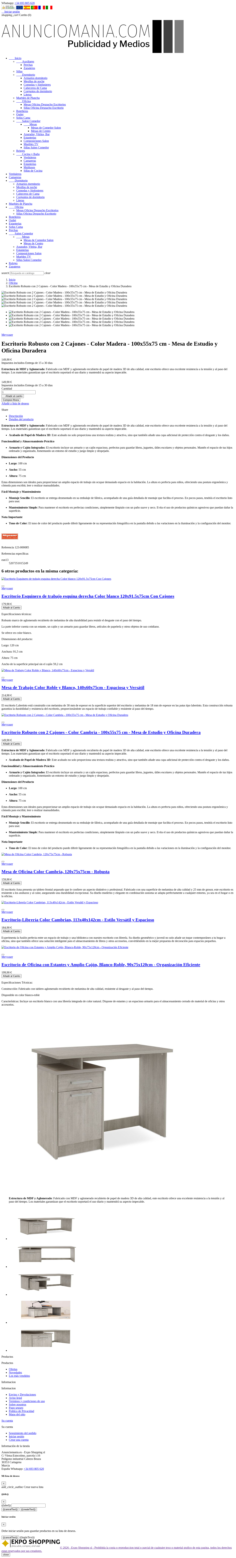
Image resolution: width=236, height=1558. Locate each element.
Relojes (20, 150)
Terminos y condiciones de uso (27, 1401)
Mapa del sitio (17, 1414)
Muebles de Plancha (28, 97)
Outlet (19, 114)
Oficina (23, 101)
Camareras (30, 160)
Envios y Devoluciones (22, 1394)
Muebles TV (31, 144)
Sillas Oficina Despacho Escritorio (44, 107)
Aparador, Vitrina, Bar (37, 134)
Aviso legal (15, 1397)
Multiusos (29, 167)
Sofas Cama (23, 117)
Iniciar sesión (16, 1436)
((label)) (6, 1505)
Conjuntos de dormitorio (38, 91)
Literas (28, 94)
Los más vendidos (19, 1375)
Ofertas (13, 1369)
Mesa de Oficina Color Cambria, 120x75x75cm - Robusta (55, 871)
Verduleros (30, 157)
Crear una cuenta (19, 1439)
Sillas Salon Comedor (36, 147)
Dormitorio (25, 74)
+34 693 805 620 (25, 3)
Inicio (15, 58)
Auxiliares (25, 61)
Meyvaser (7, 334)
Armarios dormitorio (35, 78)
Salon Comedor (28, 121)
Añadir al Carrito (11, 607)
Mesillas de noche (34, 81)
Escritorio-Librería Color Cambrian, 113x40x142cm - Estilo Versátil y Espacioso (77, 919)
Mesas (30, 124)
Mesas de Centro (41, 130)
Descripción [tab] (16, 416)
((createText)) (28, 1509)
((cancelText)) (10, 1509)
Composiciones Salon (36, 140)
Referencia (8, 547)
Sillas (19, 71)
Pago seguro (16, 1407)
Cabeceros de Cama (35, 87)
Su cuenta (7, 1420)
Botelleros (22, 111)
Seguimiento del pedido (22, 1433)
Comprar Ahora (11, 400)
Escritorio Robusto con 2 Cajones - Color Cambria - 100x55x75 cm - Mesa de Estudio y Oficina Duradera (101, 732)
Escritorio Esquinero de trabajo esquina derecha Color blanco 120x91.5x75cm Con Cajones (87, 596)
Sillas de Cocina (33, 170)
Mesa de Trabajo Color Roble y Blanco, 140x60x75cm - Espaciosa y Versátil (72, 687)
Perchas (28, 64)
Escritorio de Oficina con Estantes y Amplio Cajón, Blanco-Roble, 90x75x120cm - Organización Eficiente (100, 964)
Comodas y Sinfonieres (37, 84)
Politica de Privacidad (21, 1411)
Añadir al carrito (12, 396)
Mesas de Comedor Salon (46, 127)
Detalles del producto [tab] (21, 419)
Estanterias (30, 137)
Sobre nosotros (17, 1404)
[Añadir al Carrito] (2, 586)
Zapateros (29, 68)
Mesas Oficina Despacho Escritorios (45, 104)
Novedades (15, 1372)
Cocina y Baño (28, 154)
